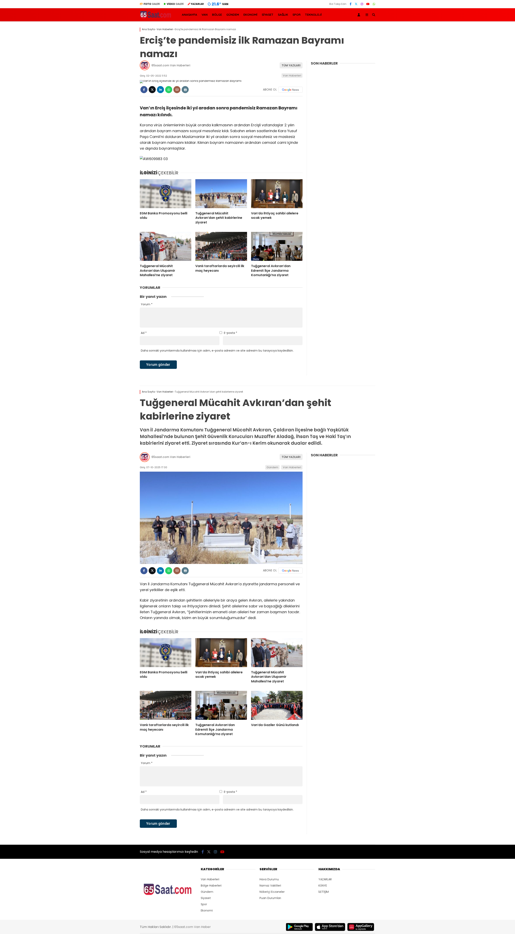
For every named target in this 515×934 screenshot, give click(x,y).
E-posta (230, 333)
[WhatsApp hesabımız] (374, 4)
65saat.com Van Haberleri (170, 65)
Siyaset (206, 898)
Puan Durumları (270, 898)
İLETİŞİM (323, 892)
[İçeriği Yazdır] (185, 89)
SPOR (297, 14)
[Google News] (290, 90)
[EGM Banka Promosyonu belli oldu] (165, 193)
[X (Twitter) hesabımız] (356, 4)
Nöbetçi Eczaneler (272, 892)
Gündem (272, 467)
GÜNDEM (232, 14)
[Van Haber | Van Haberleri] (156, 18)
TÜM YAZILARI (291, 65)
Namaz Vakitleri (270, 886)
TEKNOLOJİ (313, 14)
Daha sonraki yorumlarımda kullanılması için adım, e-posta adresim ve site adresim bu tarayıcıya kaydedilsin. (217, 351)
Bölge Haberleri (211, 886)
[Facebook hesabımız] (350, 4)
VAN (205, 14)
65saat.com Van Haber (192, 927)
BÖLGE (217, 14)
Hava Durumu (269, 879)
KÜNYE (322, 886)
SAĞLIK (283, 14)
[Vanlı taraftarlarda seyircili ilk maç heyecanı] (221, 246)
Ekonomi (207, 910)
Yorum (146, 304)
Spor (204, 904)
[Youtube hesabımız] (368, 4)
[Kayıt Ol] (359, 14)
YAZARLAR (325, 879)
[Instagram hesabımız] (362, 4)
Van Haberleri (292, 75)
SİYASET (267, 14)
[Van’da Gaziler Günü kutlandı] (277, 705)
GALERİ (152, 4)
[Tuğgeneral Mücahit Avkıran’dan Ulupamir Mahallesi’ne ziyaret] (165, 246)
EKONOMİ (250, 14)
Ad (144, 333)
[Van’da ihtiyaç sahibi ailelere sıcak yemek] (277, 193)
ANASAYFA (189, 14)
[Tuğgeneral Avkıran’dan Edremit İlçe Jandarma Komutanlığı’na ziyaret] (277, 246)
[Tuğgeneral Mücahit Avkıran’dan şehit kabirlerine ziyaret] (221, 193)
